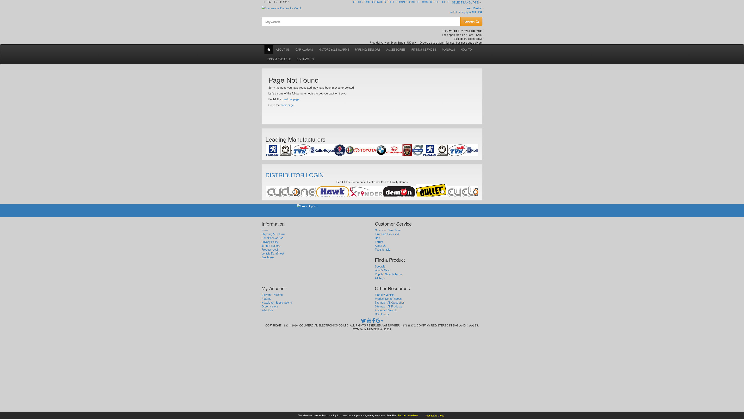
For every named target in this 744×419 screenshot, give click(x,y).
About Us (283, 49)
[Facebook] (373, 321)
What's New (382, 270)
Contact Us (430, 2)
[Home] (268, 49)
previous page (290, 99)
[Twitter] (363, 321)
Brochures (268, 257)
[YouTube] (369, 321)
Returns (266, 298)
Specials (380, 266)
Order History (270, 306)
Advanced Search (386, 310)
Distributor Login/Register (373, 2)
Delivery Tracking (272, 295)
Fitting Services (423, 49)
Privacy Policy (270, 242)
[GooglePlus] (379, 321)
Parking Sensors (368, 49)
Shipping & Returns (273, 234)
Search (470, 21)
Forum (379, 242)
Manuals (448, 49)
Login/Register (407, 2)
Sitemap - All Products (388, 306)
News (265, 230)
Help (445, 2)
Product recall (270, 249)
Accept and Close (434, 415)
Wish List (475, 12)
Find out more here (408, 415)
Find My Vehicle (279, 59)
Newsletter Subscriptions (277, 302)
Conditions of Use (272, 238)
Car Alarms (304, 49)
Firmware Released (387, 234)
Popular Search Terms (388, 274)
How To (466, 49)
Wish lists (267, 310)
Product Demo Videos (388, 298)
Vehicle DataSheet (273, 253)
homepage (287, 105)
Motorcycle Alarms (334, 49)
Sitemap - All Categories (390, 302)
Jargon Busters (271, 246)
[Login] (291, 192)
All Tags (380, 278)
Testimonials (382, 249)
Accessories (396, 49)
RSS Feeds (382, 314)
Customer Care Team (388, 230)
